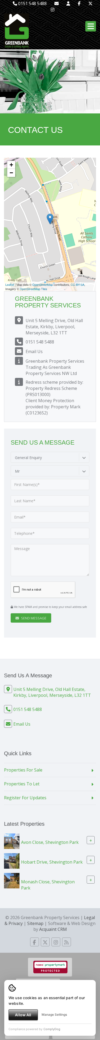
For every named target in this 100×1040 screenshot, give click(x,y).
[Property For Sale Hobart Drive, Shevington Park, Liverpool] (11, 860)
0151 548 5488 (32, 3)
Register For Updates (25, 798)
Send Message (33, 618)
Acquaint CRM (53, 929)
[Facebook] (79, 3)
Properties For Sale (23, 770)
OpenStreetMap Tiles (33, 289)
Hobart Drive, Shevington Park (52, 862)
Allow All (23, 1015)
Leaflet (9, 284)
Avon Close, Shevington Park (50, 842)
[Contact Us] (68, 3)
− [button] (11, 172)
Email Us (34, 351)
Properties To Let (21, 784)
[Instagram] (52, 10)
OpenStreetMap (42, 284)
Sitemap (35, 923)
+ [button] (11, 164)
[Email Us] (56, 3)
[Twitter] (90, 3)
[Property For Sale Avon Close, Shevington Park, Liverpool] (11, 841)
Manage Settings (54, 1015)
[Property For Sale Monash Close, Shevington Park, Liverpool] (11, 880)
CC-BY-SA (77, 284)
